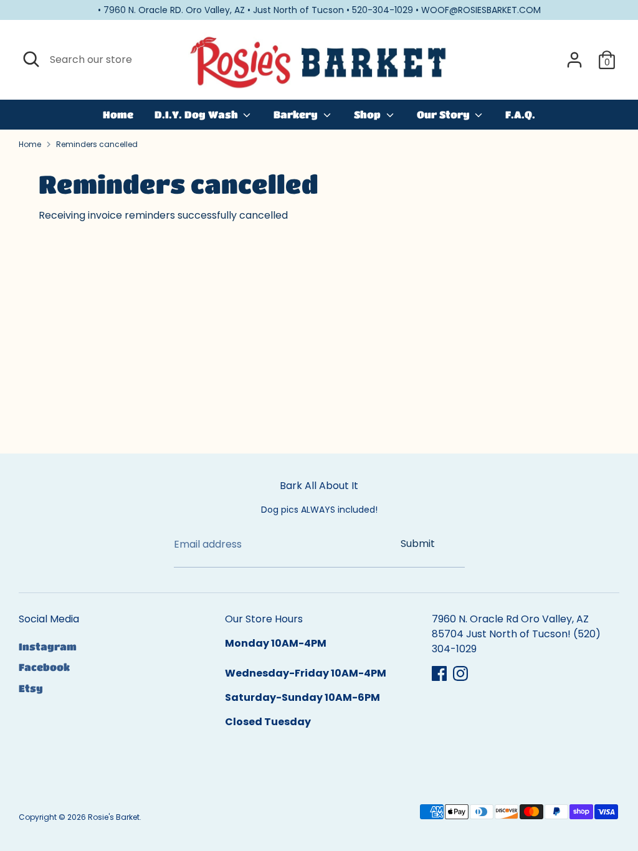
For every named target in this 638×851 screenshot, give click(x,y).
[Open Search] (31, 59)
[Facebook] (439, 673)
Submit (418, 543)
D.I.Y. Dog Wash (197, 114)
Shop (368, 114)
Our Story (444, 114)
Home (118, 114)
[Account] (574, 59)
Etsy (31, 688)
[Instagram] (460, 673)
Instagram (48, 646)
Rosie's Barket (114, 817)
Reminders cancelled (97, 144)
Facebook (44, 667)
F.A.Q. (520, 114)
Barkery (297, 114)
